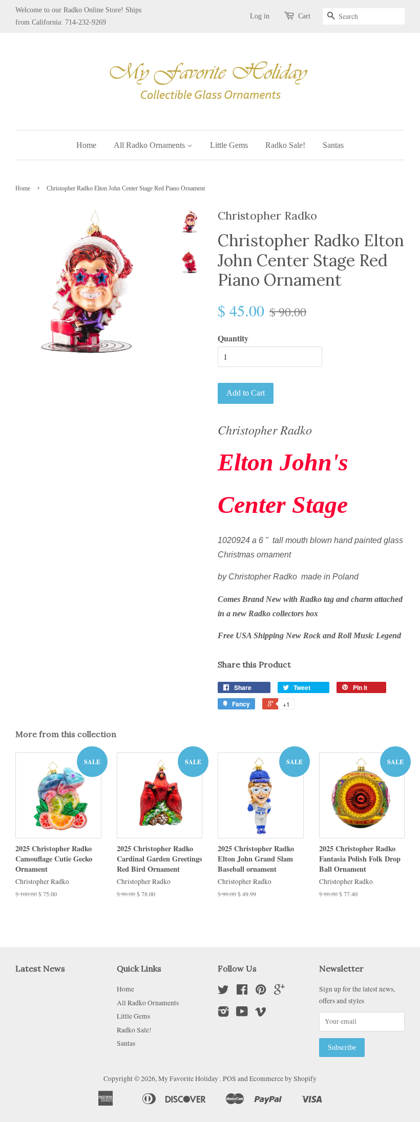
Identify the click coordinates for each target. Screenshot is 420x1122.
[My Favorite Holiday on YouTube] (242, 1013)
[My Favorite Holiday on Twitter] (223, 991)
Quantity (233, 338)
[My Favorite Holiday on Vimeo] (260, 1013)
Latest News (40, 968)
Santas (333, 145)
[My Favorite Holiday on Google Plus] (279, 991)
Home (86, 145)
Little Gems (229, 145)
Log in (259, 16)
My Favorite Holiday (189, 1078)
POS (229, 1078)
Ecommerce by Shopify (283, 1078)
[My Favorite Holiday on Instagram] (223, 1013)
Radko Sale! (285, 145)
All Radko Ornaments (150, 145)
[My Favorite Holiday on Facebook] (242, 991)
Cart (304, 16)
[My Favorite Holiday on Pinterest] (260, 991)
